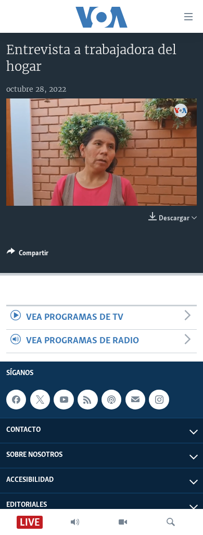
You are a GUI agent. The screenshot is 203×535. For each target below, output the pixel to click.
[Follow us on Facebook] (16, 399)
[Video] (122, 522)
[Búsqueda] (170, 522)
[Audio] (75, 522)
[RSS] (87, 399)
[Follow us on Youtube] (63, 399)
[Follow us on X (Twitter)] (40, 399)
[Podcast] (111, 399)
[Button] (27, 255)
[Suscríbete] (135, 399)
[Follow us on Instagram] (159, 399)
